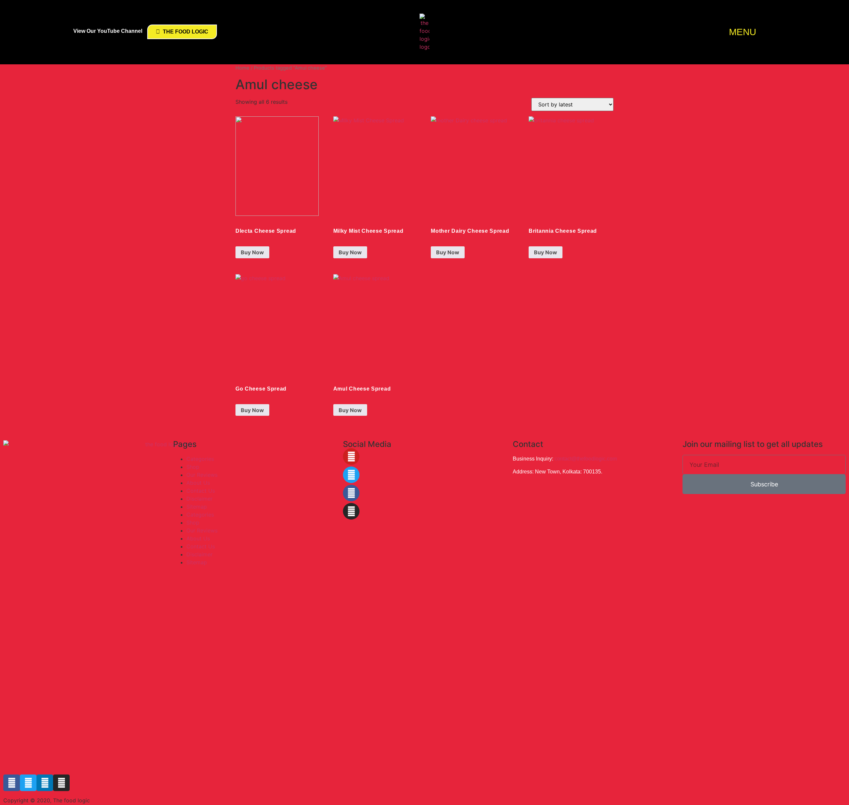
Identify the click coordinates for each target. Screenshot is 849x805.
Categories (200, 459)
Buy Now (252, 252)
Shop (192, 467)
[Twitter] (351, 474)
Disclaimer (199, 498)
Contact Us (200, 490)
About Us (198, 482)
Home (242, 68)
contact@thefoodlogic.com (586, 459)
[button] (771, 32)
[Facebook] (351, 493)
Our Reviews (202, 474)
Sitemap (196, 506)
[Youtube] (351, 456)
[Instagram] (351, 511)
